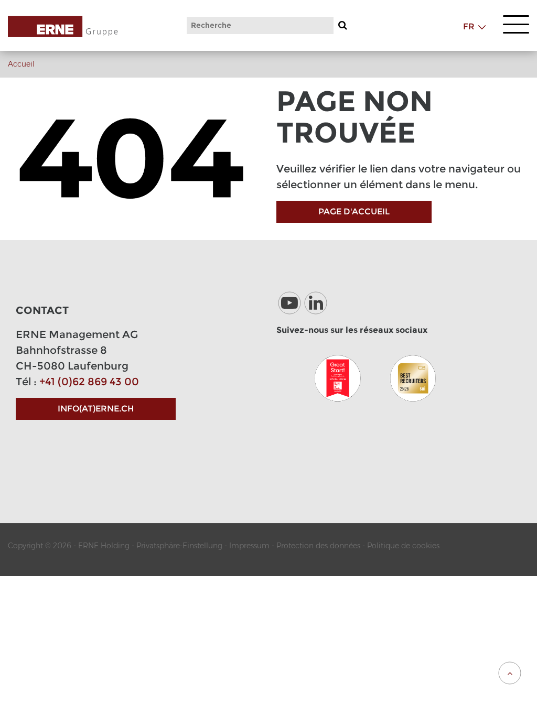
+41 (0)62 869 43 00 (89, 381)
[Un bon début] (337, 378)
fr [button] (469, 26)
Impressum (249, 545)
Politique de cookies (403, 545)
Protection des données (318, 545)
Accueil (21, 64)
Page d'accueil (354, 211)
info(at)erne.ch (96, 409)
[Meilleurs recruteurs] (413, 378)
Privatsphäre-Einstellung (179, 545)
